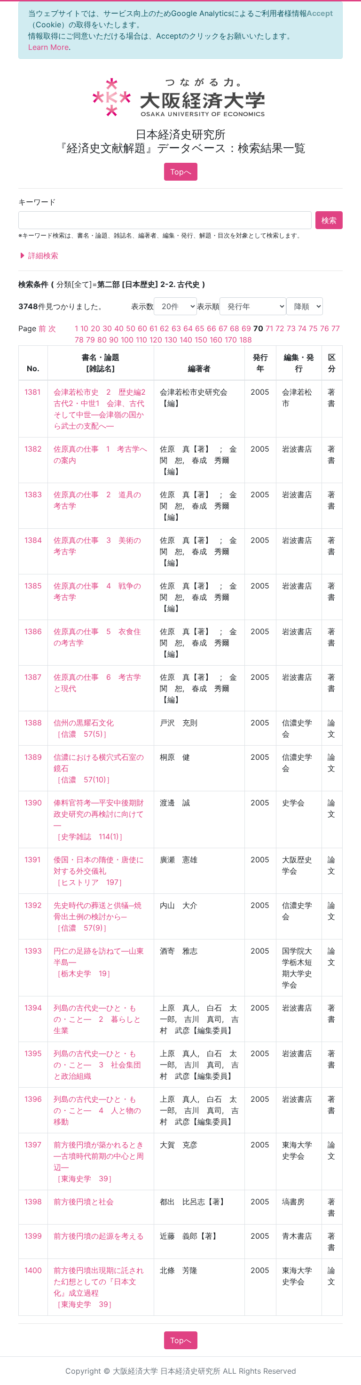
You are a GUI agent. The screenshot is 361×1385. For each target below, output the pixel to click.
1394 (33, 1007)
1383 (33, 494)
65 (199, 328)
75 (313, 328)
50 (130, 328)
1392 (33, 905)
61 (153, 328)
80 (102, 339)
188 (245, 339)
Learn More (48, 47)
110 (141, 339)
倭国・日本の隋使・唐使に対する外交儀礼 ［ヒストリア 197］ (99, 871)
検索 (329, 220)
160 (216, 339)
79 (90, 339)
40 (119, 328)
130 (171, 339)
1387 (32, 677)
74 (302, 328)
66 (211, 328)
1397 (32, 1144)
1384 (33, 540)
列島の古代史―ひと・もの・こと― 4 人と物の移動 (97, 1110)
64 (188, 328)
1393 (33, 950)
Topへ (180, 171)
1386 (33, 631)
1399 (33, 1236)
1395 (33, 1053)
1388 (33, 722)
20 (95, 328)
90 (113, 339)
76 (324, 328)
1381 (32, 392)
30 (107, 328)
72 (279, 328)
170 (231, 339)
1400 (33, 1270)
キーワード (37, 202)
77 (335, 328)
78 (79, 339)
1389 (33, 757)
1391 (32, 859)
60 (142, 328)
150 (201, 339)
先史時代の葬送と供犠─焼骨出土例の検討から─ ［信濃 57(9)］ (97, 916)
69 (246, 328)
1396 (33, 1099)
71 (269, 328)
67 (223, 328)
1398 (33, 1201)
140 (186, 339)
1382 (33, 449)
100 (127, 339)
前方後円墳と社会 (84, 1201)
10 (84, 328)
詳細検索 (42, 255)
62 (164, 328)
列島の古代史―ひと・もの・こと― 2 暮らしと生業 (97, 1019)
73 (291, 328)
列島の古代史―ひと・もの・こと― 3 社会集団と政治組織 (97, 1065)
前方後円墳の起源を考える (99, 1236)
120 (155, 339)
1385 (33, 585)
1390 (33, 802)
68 (234, 328)
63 (176, 328)
